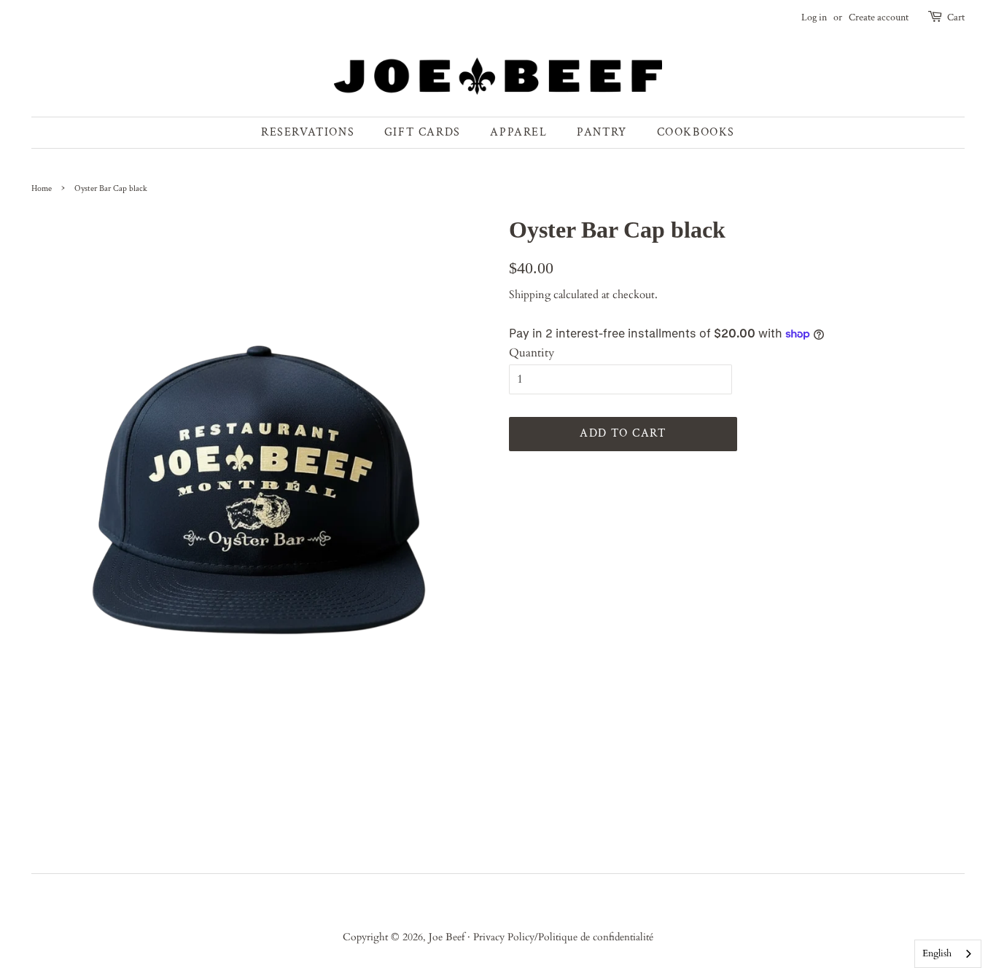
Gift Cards (422, 132)
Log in (814, 17)
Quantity (531, 353)
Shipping (529, 294)
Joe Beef (448, 937)
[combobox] (947, 954)
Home (41, 188)
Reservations (307, 132)
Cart (956, 17)
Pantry (602, 132)
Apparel (518, 132)
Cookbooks (696, 132)
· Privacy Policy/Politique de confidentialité (560, 937)
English (937, 953)
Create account (879, 17)
